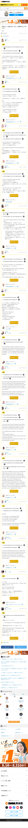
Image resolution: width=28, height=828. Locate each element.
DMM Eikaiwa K (21, 700)
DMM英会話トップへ (19, 732)
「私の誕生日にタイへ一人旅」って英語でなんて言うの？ (12, 659)
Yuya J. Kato (7, 708)
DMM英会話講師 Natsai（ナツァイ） (13, 121)
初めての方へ (3, 729)
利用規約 (2, 732)
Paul (7, 700)
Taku (7, 716)
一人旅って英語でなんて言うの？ (7, 665)
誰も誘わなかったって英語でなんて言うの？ (9, 687)
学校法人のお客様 (14, 815)
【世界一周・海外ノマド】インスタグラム (14, 604)
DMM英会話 (8, 201)
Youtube (7, 329)
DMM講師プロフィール (10, 248)
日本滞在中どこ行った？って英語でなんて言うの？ (10, 675)
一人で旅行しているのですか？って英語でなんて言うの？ (12, 672)
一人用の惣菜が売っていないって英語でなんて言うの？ (11, 685)
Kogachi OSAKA (21, 708)
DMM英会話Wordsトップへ (6, 735)
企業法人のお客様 (14, 811)
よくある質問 (17, 729)
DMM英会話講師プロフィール (11, 163)
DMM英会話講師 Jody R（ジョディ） (13, 78)
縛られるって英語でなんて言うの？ (8, 682)
